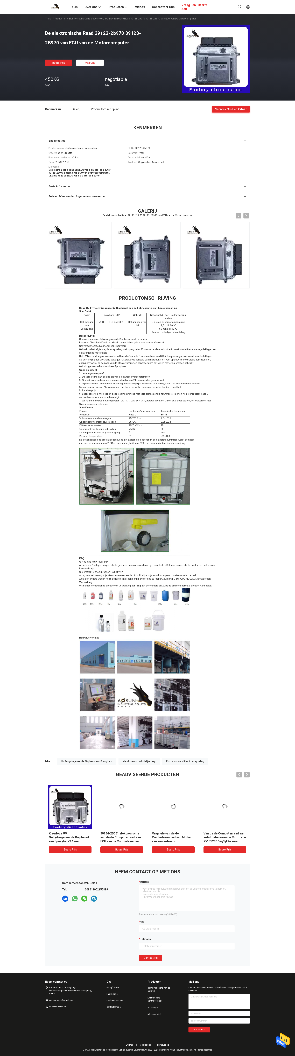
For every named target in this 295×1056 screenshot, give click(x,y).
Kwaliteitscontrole (115, 1000)
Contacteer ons (114, 1007)
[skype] (94, 899)
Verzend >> (199, 1030)
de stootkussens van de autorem (159, 989)
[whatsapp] (75, 899)
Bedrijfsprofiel (113, 987)
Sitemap (129, 1045)
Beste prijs (58, 62)
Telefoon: (145, 939)
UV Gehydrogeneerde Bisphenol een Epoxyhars (86, 761)
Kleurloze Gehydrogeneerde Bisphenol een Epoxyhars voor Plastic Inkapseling (173, 837)
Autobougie (153, 1008)
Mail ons (90, 62)
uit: (142, 921)
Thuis (48, 18)
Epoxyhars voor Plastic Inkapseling (185, 761)
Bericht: (144, 881)
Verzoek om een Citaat (231, 109)
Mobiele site (145, 1045)
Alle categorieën (155, 1014)
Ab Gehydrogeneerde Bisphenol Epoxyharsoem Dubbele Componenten (221, 837)
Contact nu (151, 957)
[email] (65, 899)
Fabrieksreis (112, 994)
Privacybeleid (163, 1045)
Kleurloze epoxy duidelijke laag (139, 761)
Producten (60, 18)
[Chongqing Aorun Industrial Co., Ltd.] (55, 5)
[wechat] (84, 899)
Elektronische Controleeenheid (86, 18)
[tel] (103, 899)
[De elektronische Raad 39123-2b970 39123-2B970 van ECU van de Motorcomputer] (216, 58)
